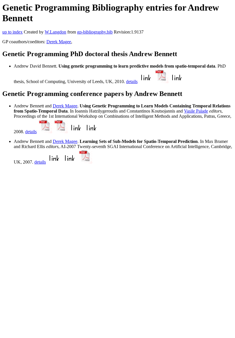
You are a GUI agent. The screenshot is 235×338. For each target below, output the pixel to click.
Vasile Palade (196, 111)
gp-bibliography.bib (95, 32)
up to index (12, 32)
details (132, 81)
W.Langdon (55, 32)
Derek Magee (58, 41)
